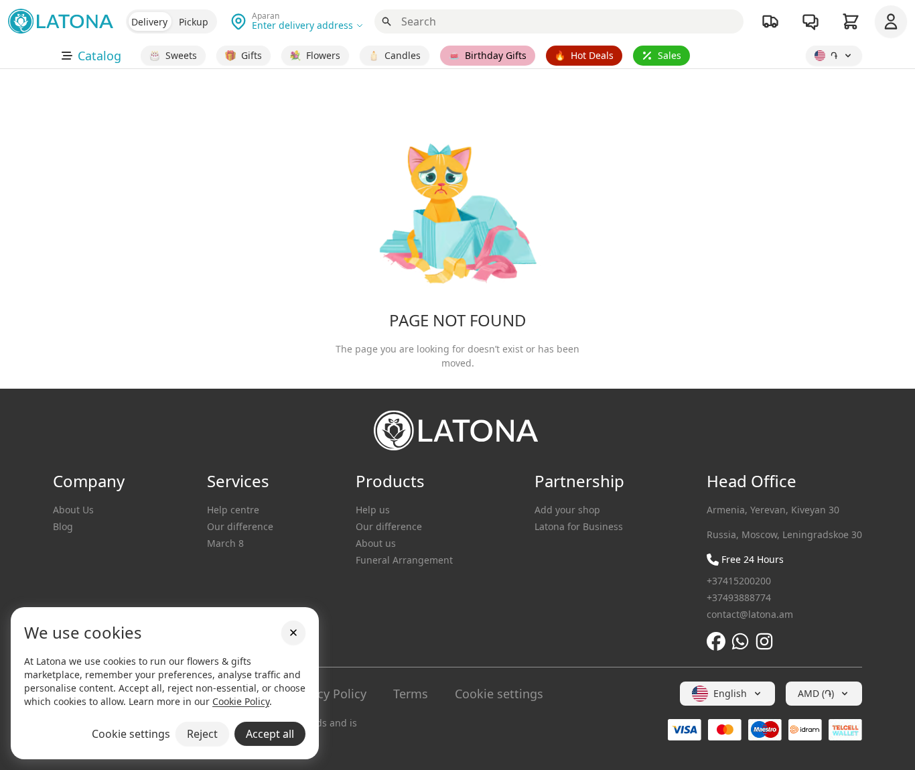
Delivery (149, 21)
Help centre (233, 509)
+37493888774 (739, 597)
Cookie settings (499, 694)
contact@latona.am (750, 614)
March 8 (225, 543)
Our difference (240, 526)
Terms (410, 694)
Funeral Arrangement (404, 560)
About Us (73, 509)
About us (376, 543)
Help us (373, 509)
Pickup (193, 21)
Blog (63, 526)
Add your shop (567, 509)
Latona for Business (579, 526)
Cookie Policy (240, 701)
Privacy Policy (327, 694)
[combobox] (727, 694)
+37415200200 (739, 580)
